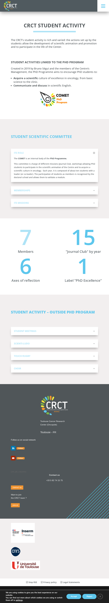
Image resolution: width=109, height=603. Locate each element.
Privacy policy (50, 582)
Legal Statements (71, 582)
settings (19, 600)
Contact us (17, 487)
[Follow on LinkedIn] (13, 448)
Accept (74, 596)
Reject (89, 596)
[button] (103, 6)
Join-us (15, 505)
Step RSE (32, 582)
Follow (20, 448)
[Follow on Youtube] (13, 458)
